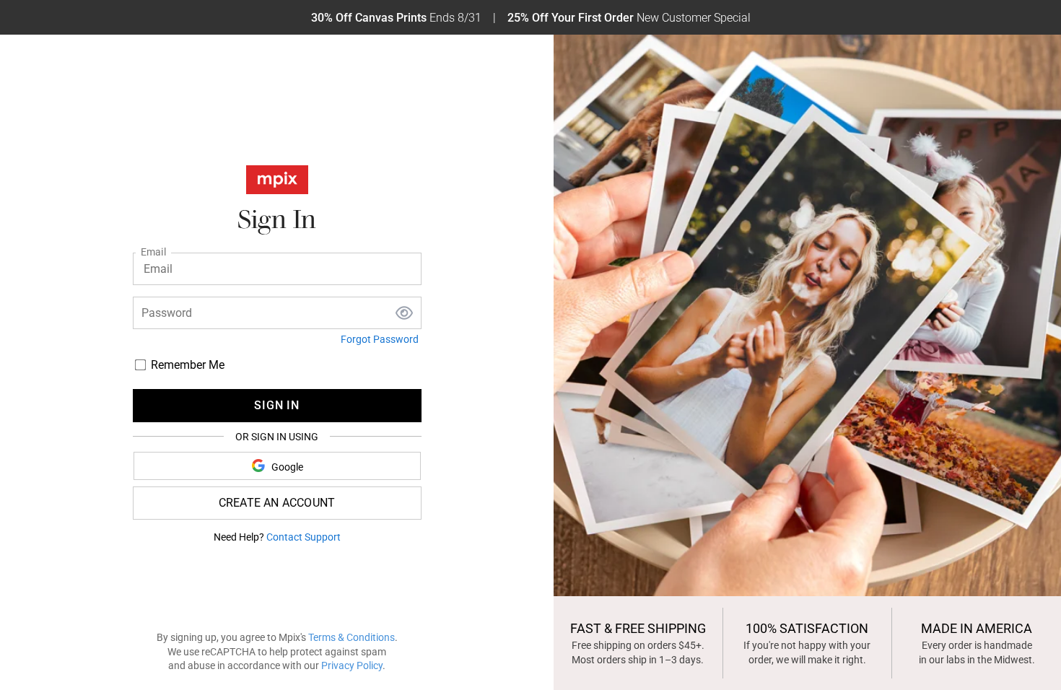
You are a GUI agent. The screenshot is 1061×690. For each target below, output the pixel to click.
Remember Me (187, 365)
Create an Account (277, 503)
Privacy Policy (352, 665)
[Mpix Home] (277, 183)
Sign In (277, 405)
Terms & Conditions (351, 637)
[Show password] (404, 313)
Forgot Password (380, 339)
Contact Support (303, 537)
